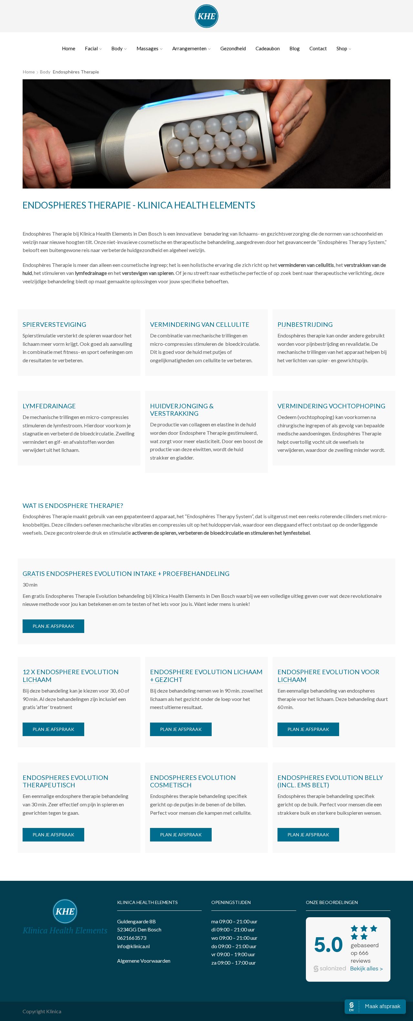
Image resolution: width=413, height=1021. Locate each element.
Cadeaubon (268, 48)
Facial (91, 48)
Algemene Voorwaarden (143, 961)
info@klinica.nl (133, 946)
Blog (294, 48)
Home (68, 48)
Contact (318, 48)
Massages (147, 48)
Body (117, 48)
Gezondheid (233, 48)
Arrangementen (189, 48)
